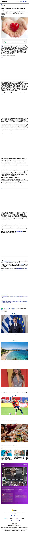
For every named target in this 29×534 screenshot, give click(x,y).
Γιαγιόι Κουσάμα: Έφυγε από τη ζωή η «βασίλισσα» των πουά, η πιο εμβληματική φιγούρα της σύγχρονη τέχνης (14, 392)
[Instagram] (20, 1)
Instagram (21, 268)
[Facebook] (18, 1)
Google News (13, 308)
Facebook (17, 268)
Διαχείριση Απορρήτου (14, 513)
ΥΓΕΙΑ (1, 4)
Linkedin (25, 268)
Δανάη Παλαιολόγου (19, 231)
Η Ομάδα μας (23, 512)
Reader (9, 308)
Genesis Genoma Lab (8, 260)
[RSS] (17, 1)
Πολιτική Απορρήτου (13, 512)
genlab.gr (22, 264)
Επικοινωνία (5, 512)
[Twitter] (21, 1)
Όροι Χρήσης (9, 512)
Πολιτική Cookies (19, 512)
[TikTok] (23, 1)
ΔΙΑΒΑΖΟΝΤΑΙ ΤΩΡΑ (4, 295)
